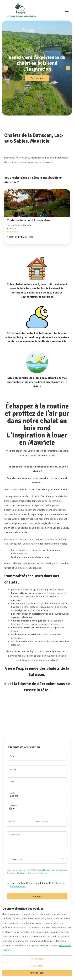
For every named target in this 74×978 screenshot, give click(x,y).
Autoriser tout (37, 972)
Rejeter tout (37, 965)
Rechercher (37, 78)
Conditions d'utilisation (17, 873)
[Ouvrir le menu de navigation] (66, 10)
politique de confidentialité (53, 870)
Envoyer (37, 896)
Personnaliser (37, 958)
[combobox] (37, 859)
